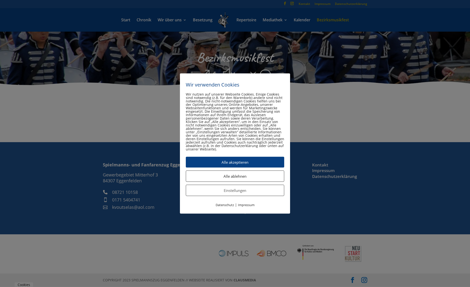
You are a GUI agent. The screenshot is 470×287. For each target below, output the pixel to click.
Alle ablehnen (235, 176)
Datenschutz (225, 204)
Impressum (246, 204)
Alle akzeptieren (235, 162)
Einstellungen (235, 190)
